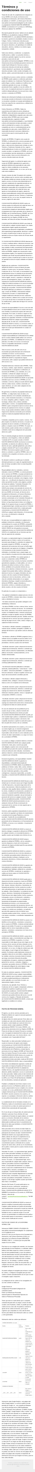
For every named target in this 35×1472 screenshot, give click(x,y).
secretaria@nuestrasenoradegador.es (18, 1196)
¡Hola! (20, 2)
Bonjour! (30, 2)
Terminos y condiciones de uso (15, 1462)
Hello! (25, 2)
